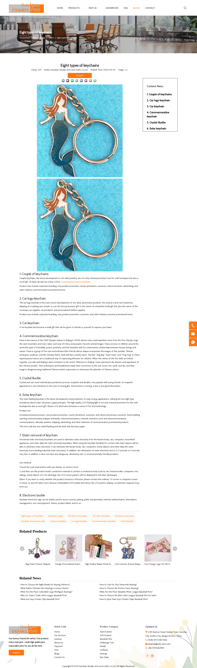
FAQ (56, 650)
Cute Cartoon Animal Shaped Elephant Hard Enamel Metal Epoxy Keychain (128, 564)
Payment (58, 646)
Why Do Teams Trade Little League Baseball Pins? (44, 595)
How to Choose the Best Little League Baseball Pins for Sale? (128, 595)
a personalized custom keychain (75, 282)
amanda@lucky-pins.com (159, 644)
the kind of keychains (78, 516)
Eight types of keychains (32, 516)
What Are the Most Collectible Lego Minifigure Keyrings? (46, 592)
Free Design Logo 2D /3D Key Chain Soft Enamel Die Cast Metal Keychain (158, 564)
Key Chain (104, 657)
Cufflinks (104, 650)
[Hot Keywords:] (185, 8)
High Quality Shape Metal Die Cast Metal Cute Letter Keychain (98, 564)
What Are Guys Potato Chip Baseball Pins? (40, 599)
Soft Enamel (105, 635)
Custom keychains (58, 521)
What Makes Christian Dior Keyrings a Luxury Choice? (45, 588)
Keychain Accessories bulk (33, 521)
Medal (103, 646)
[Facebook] (147, 656)
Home (57, 631)
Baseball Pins (106, 639)
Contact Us (59, 657)
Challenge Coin (107, 642)
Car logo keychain (79, 521)
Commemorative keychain (104, 521)
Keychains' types (55, 516)
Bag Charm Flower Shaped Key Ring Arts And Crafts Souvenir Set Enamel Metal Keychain (39, 564)
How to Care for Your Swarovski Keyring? (118, 584)
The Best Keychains (101, 516)
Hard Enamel (106, 631)
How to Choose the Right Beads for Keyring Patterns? (45, 584)
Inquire (16, 652)
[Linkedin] (152, 656)
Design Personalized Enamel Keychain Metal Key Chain (68, 564)
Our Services (60, 635)
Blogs (56, 653)
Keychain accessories (124, 516)
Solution (58, 639)
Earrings (103, 653)
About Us (58, 642)
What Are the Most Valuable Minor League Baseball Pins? (126, 592)
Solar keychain (127, 521)
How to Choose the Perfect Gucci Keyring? (119, 588)
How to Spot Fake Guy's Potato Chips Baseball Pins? (124, 599)
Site (126, 70)
